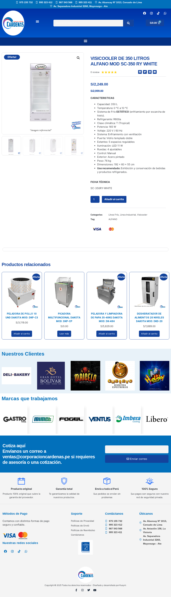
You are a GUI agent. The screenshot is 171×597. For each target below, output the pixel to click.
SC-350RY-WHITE (101, 188)
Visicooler (142, 214)
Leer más (64, 333)
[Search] (128, 23)
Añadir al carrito (114, 199)
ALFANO (113, 219)
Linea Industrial (128, 214)
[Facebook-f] (76, 590)
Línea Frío (114, 214)
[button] (85, 41)
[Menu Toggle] (37, 21)
